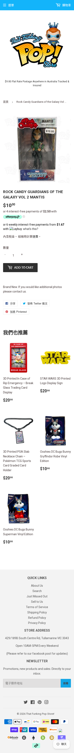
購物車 (66, 5)
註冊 (65, 683)
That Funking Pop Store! (40, 713)
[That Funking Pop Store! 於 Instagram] (46, 702)
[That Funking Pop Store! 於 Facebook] (32, 702)
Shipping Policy (37, 612)
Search (37, 591)
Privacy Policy (37, 623)
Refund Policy (37, 617)
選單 (11, 5)
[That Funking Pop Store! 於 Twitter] (26, 702)
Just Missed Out (37, 596)
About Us (37, 585)
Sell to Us (37, 601)
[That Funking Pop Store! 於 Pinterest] (39, 702)
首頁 (5, 101)
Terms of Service (37, 607)
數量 (6, 247)
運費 (35, 236)
